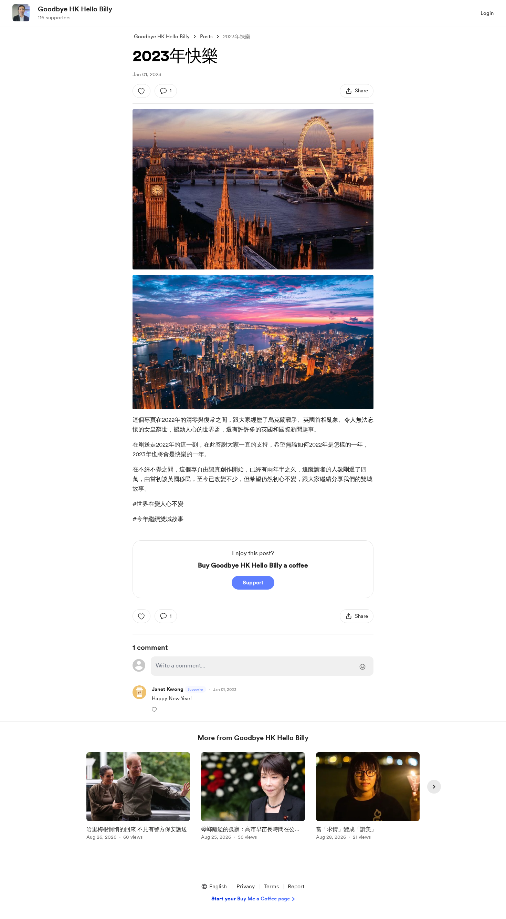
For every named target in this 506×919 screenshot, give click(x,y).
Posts (206, 36)
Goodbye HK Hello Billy (75, 9)
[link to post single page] (138, 797)
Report (296, 886)
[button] (155, 709)
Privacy (245, 886)
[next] (434, 787)
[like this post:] (141, 91)
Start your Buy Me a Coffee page (250, 899)
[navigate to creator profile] (21, 12)
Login (487, 13)
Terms (271, 886)
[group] (138, 797)
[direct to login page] (262, 666)
